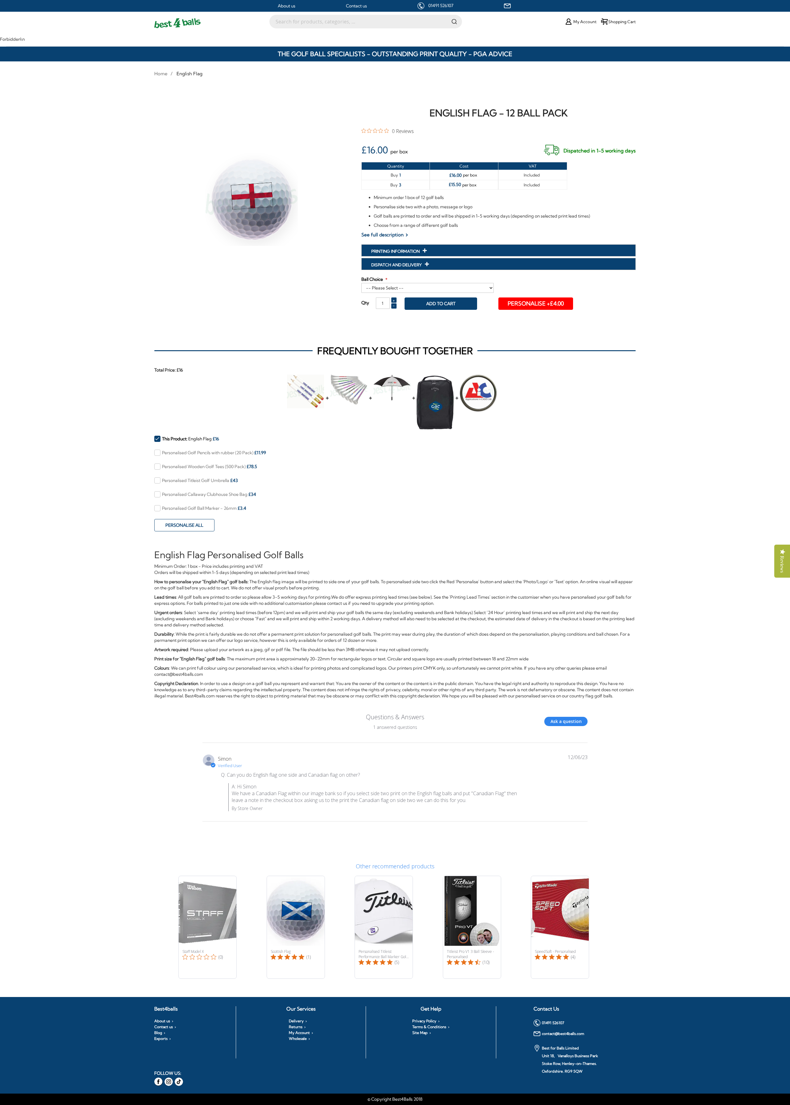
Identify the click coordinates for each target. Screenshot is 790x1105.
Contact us (356, 6)
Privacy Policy (424, 1021)
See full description (382, 235)
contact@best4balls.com (563, 1033)
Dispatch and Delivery (397, 264)
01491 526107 (440, 5)
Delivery (296, 1021)
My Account (299, 1033)
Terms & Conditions (429, 1027)
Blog (158, 1033)
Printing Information (396, 251)
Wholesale (298, 1038)
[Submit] (454, 21)
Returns (295, 1027)
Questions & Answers (395, 717)
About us (286, 6)
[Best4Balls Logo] (211, 23)
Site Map (420, 1033)
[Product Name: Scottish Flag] (296, 927)
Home (161, 74)
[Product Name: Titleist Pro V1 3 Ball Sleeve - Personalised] (472, 927)
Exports (161, 1038)
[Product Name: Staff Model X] (207, 927)
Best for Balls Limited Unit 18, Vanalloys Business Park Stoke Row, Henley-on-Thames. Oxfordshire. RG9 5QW (570, 1060)
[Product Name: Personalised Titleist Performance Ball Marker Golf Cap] (384, 927)
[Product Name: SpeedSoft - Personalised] (560, 927)
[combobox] (365, 21)
